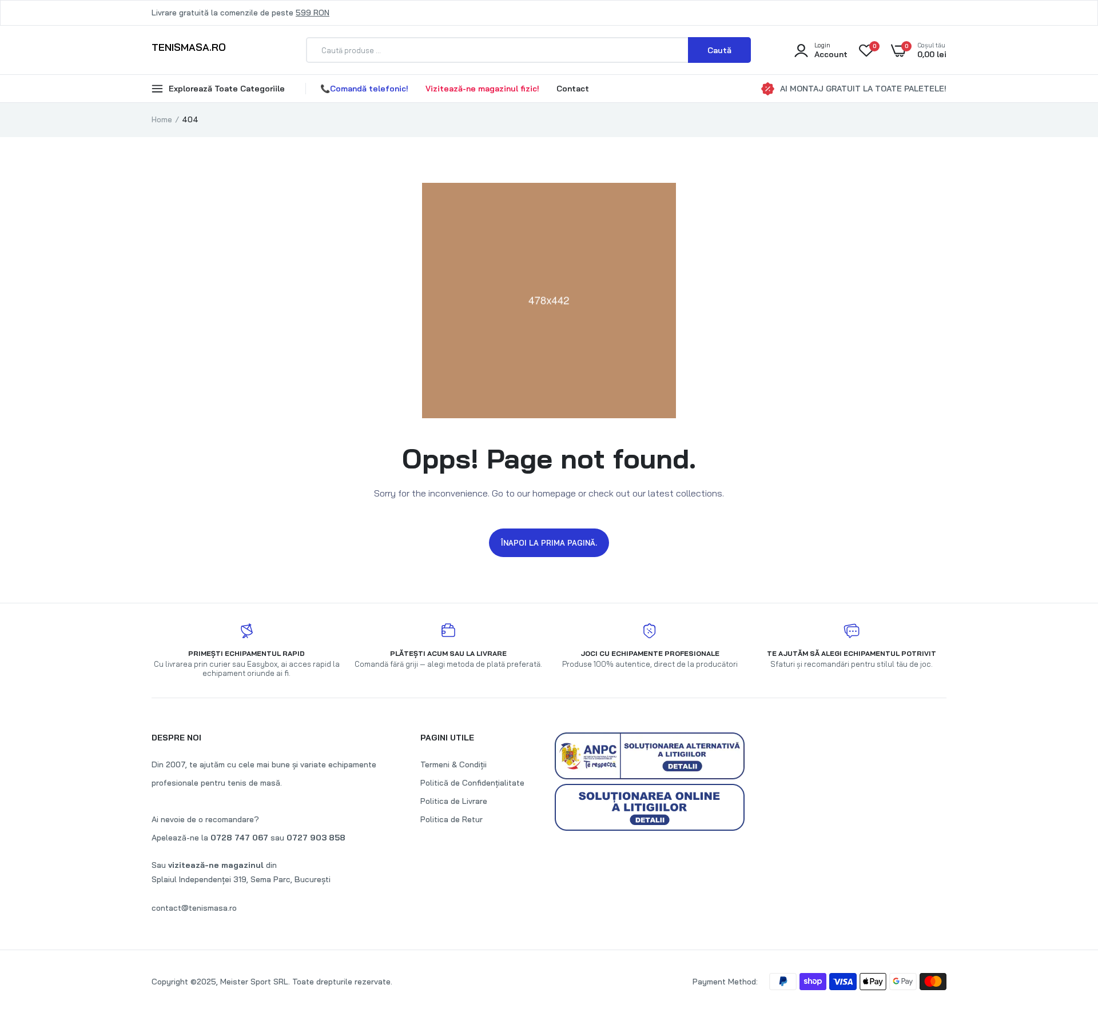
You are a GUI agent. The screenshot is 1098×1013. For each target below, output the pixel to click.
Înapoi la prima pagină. (549, 542)
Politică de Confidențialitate (472, 783)
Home (162, 119)
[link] (1066, 930)
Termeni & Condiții (453, 764)
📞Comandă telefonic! (364, 88)
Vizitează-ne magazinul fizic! (482, 88)
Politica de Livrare (453, 801)
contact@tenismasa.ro (194, 908)
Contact (572, 88)
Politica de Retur (451, 819)
